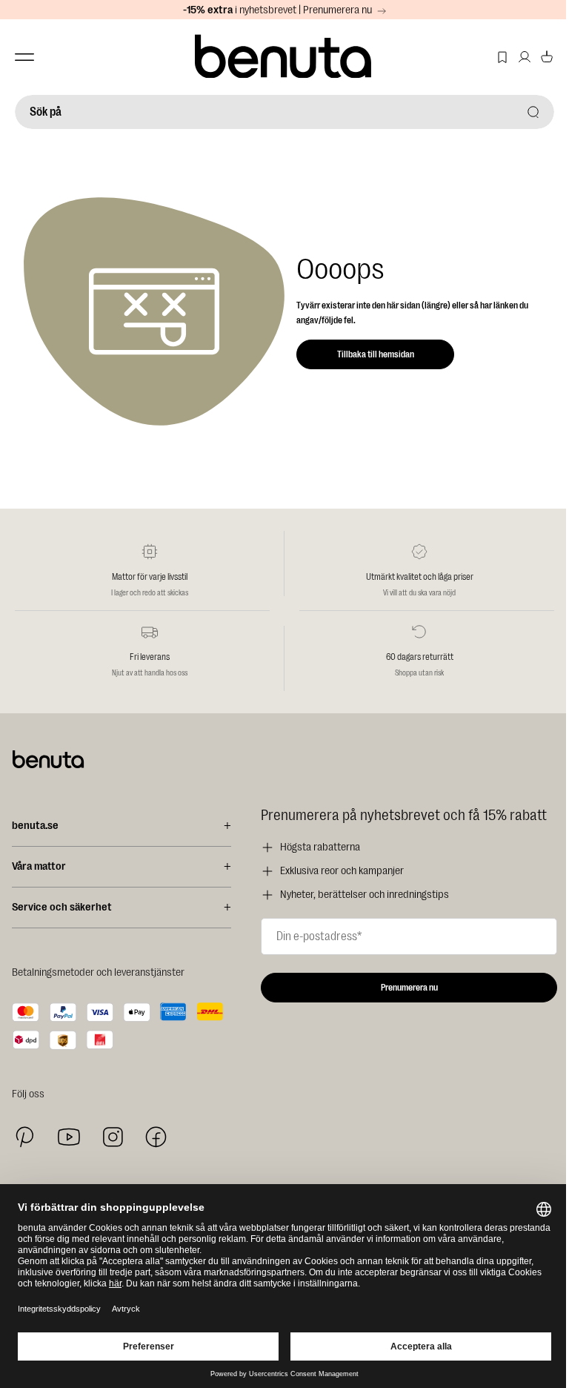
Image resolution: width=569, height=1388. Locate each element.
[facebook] (156, 1137)
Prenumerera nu (409, 987)
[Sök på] (533, 112)
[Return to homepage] (285, 57)
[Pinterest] (25, 1137)
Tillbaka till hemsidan (375, 354)
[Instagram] (112, 1136)
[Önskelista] (502, 57)
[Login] (524, 57)
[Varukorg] (546, 57)
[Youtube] (69, 1137)
